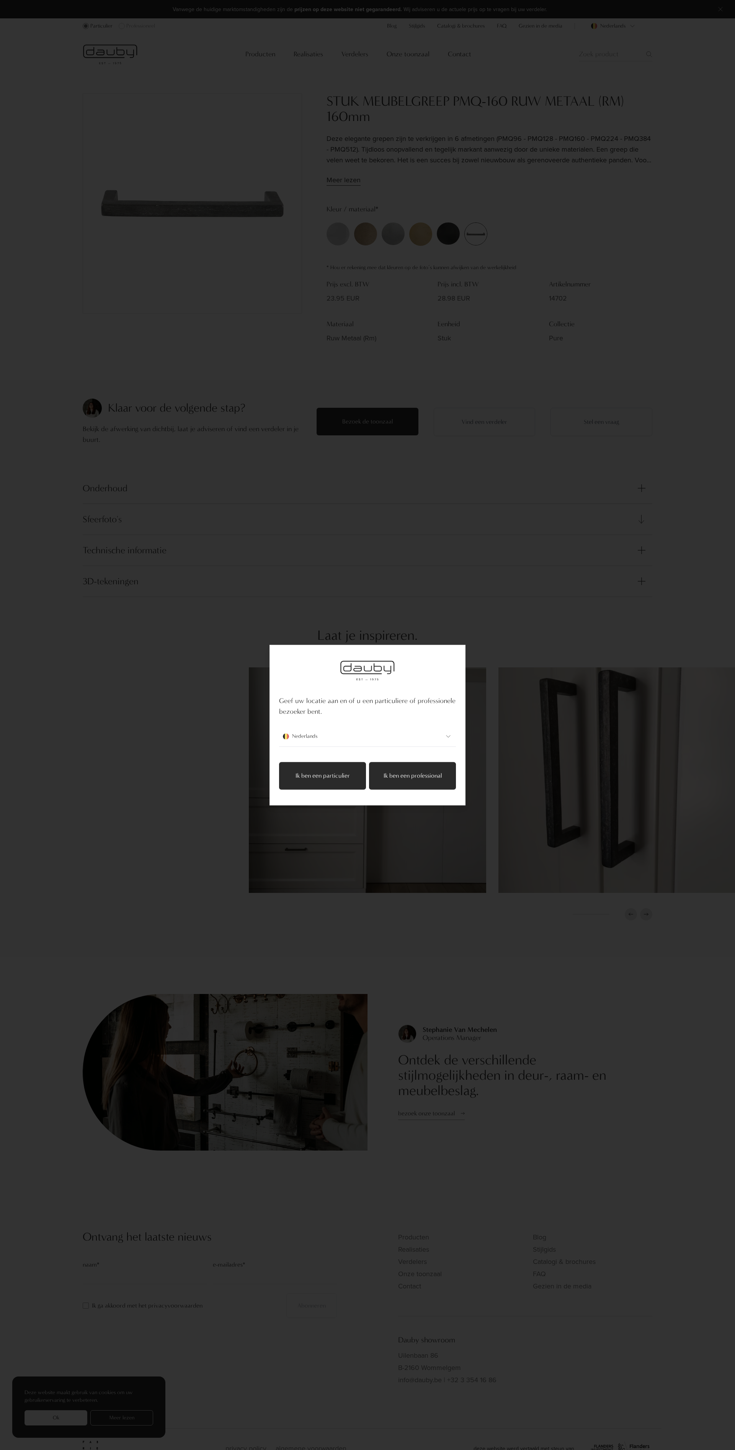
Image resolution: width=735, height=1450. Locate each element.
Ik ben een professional (413, 775)
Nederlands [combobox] (304, 736)
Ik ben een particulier (323, 775)
